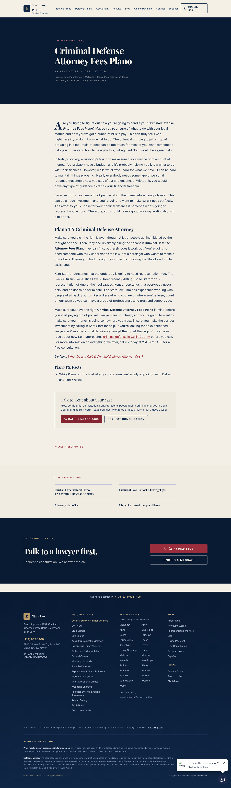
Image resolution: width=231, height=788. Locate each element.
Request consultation (126, 419)
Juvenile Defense (81, 666)
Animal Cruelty (80, 700)
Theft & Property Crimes (85, 681)
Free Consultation (177, 646)
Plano (145, 665)
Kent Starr (69, 71)
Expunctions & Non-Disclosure (88, 671)
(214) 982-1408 (181, 548)
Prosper (146, 670)
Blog (127, 8)
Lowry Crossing (128, 650)
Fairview (146, 634)
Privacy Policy (175, 671)
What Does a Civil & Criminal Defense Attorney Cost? (105, 356)
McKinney (125, 624)
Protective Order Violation (86, 651)
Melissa (124, 655)
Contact (160, 8)
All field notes (71, 446)
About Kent (102, 8)
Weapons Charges (82, 686)
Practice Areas (63, 8)
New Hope (147, 660)
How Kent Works (177, 625)
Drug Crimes (78, 630)
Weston (146, 680)
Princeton (125, 670)
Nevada (124, 660)
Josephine (125, 645)
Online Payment (143, 8)
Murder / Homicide (82, 661)
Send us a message (179, 560)
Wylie (123, 685)
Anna (122, 629)
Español (173, 8)
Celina (123, 634)
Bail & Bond (78, 705)
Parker (123, 665)
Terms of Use (175, 676)
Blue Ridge (147, 629)
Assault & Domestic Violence (87, 640)
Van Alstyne (126, 680)
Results (117, 8)
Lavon (145, 645)
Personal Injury (83, 8)
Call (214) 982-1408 (83, 419)
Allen (144, 624)
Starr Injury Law (155, 727)
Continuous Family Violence (87, 646)
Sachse (124, 675)
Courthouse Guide (81, 710)
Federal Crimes (80, 656)
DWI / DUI (77, 625)
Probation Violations (83, 676)
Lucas (145, 650)
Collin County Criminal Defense (90, 620)
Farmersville (126, 639)
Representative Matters (181, 630)
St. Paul (146, 675)
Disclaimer (173, 681)
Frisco (145, 639)
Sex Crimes (78, 635)
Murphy (146, 655)
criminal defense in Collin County (126, 336)
